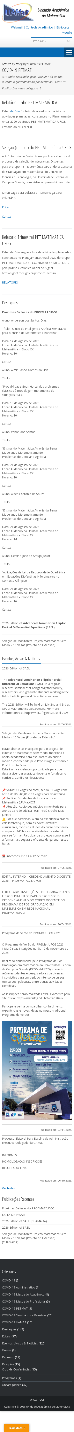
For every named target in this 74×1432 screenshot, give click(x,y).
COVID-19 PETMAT (15, 1308)
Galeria (6, 1350)
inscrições (31, 749)
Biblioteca (62, 27)
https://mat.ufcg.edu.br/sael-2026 (46, 713)
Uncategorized (11, 1385)
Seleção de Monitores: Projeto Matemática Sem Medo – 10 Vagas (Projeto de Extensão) (34, 643)
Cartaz (6, 216)
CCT (41, 1399)
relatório (14, 111)
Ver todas (8, 1188)
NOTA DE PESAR (13, 1215)
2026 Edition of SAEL (16, 668)
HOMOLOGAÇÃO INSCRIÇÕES (22, 1161)
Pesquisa (8, 1364)
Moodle (67, 32)
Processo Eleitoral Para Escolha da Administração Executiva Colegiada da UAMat (35, 1141)
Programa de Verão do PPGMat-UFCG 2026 (31, 933)
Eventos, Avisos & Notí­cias (20, 1343)
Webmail (17, 27)
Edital (5, 207)
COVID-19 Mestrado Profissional (23, 1301)
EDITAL (7, 892)
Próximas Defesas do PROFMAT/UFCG (28, 1208)
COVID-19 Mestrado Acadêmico (23, 1294)
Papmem (8, 1357)
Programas (9, 1378)
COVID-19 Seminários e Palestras (24, 1315)
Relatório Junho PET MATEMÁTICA (29, 102)
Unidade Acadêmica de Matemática (48, 1406)
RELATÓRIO (10, 282)
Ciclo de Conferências (16, 1369)
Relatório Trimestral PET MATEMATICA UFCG (33, 240)
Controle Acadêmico (39, 27)
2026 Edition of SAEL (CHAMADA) (24, 1221)
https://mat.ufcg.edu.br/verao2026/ (40, 998)
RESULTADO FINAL (15, 1168)
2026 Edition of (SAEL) (34, 625)
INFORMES (9, 1155)
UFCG (33, 1399)
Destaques (9, 1329)
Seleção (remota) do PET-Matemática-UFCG (36, 147)
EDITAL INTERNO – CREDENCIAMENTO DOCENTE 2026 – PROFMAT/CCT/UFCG (36, 878)
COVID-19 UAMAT (14, 1322)
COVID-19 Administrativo (18, 1287)
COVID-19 (8, 1280)
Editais (6, 1336)
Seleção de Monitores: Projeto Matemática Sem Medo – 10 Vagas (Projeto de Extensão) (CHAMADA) (34, 1238)
